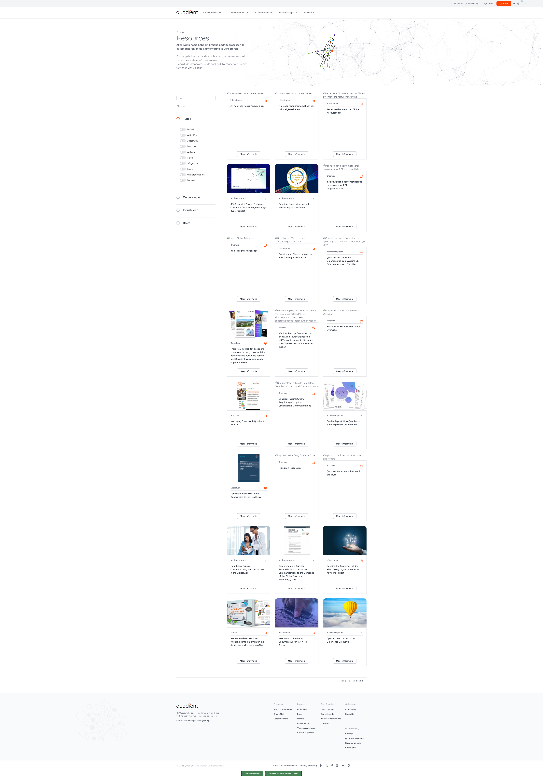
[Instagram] (337, 765)
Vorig (343, 680)
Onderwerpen (192, 197)
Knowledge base (353, 743)
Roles (186, 223)
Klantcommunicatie (283, 709)
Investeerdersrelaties (331, 718)
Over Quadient (328, 709)
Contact (349, 733)
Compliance (350, 747)
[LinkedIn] (321, 765)
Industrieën (190, 210)
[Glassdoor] (349, 765)
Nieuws (300, 718)
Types (187, 118)
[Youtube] (343, 765)
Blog (299, 714)
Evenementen (303, 723)
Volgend (357, 680)
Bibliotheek (302, 709)
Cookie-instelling (252, 773)
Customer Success (305, 732)
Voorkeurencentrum (306, 728)
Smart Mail (279, 714)
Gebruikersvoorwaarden (285, 765)
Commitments (327, 714)
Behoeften (350, 714)
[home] (187, 12)
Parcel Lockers (281, 718)
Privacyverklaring (308, 765)
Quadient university (354, 738)
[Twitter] (327, 765)
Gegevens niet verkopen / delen (283, 773)
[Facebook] (332, 765)
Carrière (324, 723)
